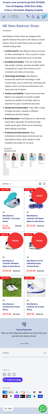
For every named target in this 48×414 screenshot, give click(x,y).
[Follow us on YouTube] (14, 374)
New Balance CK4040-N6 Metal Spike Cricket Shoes (11, 263)
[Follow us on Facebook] (4, 374)
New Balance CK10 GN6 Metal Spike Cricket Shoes (35, 263)
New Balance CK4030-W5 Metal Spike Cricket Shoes (35, 218)
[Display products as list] (44, 184)
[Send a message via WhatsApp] (43, 409)
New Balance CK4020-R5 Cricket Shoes (35, 307)
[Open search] (33, 16)
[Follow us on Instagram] (9, 374)
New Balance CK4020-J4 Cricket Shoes (11, 218)
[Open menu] (4, 17)
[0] (43, 16)
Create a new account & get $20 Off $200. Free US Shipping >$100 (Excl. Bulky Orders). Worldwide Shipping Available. (24, 6)
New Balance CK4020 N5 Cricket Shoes (11, 307)
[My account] (38, 16)
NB (4, 212)
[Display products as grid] (40, 184)
